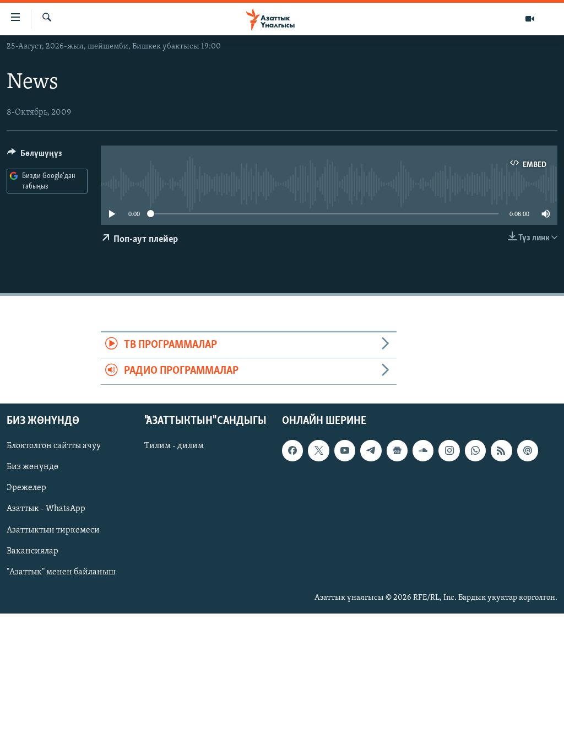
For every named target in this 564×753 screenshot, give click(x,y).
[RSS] (501, 450)
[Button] (34, 156)
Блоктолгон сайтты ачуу (54, 446)
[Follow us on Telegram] (370, 450)
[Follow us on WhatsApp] (475, 450)
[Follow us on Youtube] (344, 450)
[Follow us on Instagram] (448, 450)
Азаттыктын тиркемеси (53, 529)
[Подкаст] (527, 450)
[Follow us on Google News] (397, 450)
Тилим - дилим (174, 446)
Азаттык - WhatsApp (46, 508)
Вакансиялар (32, 550)
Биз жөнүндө (32, 466)
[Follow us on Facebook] (292, 450)
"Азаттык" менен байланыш (61, 571)
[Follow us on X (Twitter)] (318, 450)
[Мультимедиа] (529, 18)
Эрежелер (26, 487)
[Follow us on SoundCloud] (423, 450)
